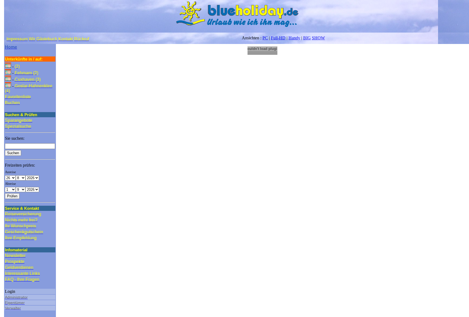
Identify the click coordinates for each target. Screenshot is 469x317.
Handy (294, 38)
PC (265, 38)
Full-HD (278, 38)
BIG (307, 38)
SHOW (318, 38)
